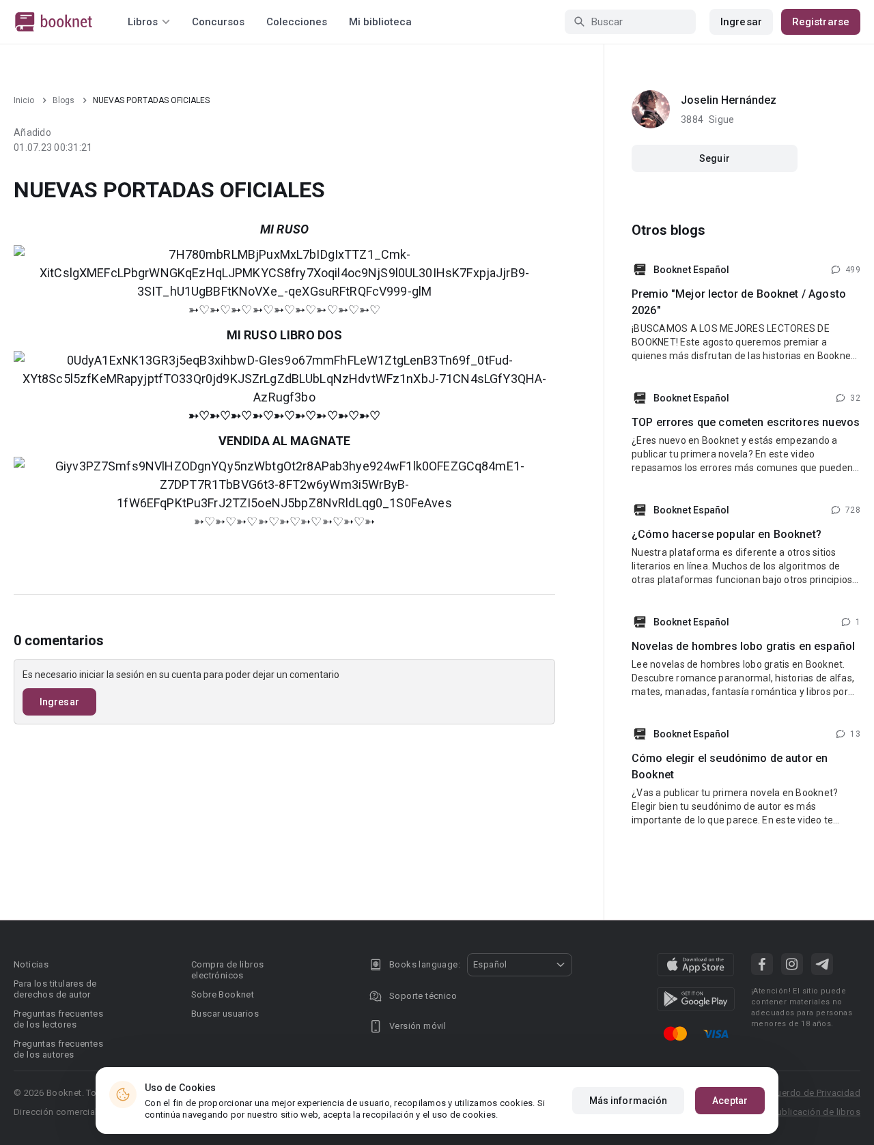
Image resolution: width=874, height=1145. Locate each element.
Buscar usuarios (225, 1013)
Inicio (24, 100)
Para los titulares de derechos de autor (55, 989)
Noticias (31, 964)
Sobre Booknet (222, 994)
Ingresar (741, 22)
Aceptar (730, 1100)
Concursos (218, 22)
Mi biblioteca (380, 22)
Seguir (714, 158)
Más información (628, 1100)
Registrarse (820, 22)
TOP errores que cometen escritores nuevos (746, 422)
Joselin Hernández (729, 100)
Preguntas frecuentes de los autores (58, 1049)
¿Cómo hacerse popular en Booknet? (726, 534)
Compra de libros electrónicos (227, 969)
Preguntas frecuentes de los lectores (58, 1019)
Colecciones (296, 22)
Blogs (63, 100)
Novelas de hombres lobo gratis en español (743, 646)
